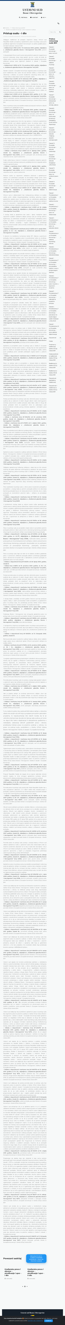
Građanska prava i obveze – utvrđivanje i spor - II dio (35, 1272)
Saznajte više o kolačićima (35, 1320)
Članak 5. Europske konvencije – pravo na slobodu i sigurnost (52, 73)
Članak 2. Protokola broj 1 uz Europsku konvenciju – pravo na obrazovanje (53, 209)
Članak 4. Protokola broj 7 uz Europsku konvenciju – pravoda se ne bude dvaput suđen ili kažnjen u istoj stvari (54, 314)
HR (44, 17)
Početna (6, 28)
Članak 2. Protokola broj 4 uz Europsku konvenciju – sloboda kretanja (54, 251)
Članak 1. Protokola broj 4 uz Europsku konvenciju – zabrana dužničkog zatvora (53, 237)
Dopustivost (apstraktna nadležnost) (52, 380)
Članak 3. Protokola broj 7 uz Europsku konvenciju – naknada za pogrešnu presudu (53, 297)
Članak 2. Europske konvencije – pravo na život (53, 50)
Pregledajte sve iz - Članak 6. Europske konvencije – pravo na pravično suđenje (36, 1258)
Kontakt (35, 17)
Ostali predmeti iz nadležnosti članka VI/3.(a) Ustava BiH (53, 357)
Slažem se (48, 1320)
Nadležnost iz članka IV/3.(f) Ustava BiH (53, 373)
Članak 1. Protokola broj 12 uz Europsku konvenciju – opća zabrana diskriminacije (54, 329)
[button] (23, 1286)
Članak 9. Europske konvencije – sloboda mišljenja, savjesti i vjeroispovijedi (53, 134)
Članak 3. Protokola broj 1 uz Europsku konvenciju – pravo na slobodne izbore (53, 223)
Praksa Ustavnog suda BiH (18, 28)
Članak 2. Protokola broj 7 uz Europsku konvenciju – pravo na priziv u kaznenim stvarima (53, 282)
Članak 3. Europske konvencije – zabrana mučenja (52, 60)
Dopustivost (52, 337)
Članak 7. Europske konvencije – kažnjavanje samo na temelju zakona (53, 100)
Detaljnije (9, 1278)
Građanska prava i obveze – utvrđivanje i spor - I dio (13, 1272)
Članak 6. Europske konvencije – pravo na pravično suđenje (21, 29)
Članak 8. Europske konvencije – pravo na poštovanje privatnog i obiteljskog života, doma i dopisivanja (53, 116)
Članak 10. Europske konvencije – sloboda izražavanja (52, 147)
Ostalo (51, 341)
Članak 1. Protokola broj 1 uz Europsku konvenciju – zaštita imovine (53, 197)
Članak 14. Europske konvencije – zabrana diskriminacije (53, 185)
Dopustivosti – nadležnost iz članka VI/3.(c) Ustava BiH (53, 388)
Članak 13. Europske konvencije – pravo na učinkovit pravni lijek (53, 173)
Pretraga (24, 17)
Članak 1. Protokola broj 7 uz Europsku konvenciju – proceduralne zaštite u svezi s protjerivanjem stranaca (53, 265)
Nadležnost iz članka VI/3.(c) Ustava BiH (53, 365)
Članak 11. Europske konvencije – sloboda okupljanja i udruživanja (52, 160)
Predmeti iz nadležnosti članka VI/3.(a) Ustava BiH (53, 347)
